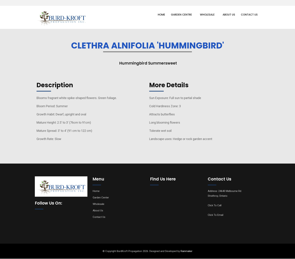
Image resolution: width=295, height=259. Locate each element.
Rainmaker (186, 251)
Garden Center (101, 197)
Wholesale (207, 14)
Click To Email (215, 214)
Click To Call (214, 205)
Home (161, 14)
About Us (229, 14)
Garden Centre (181, 14)
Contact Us (249, 14)
